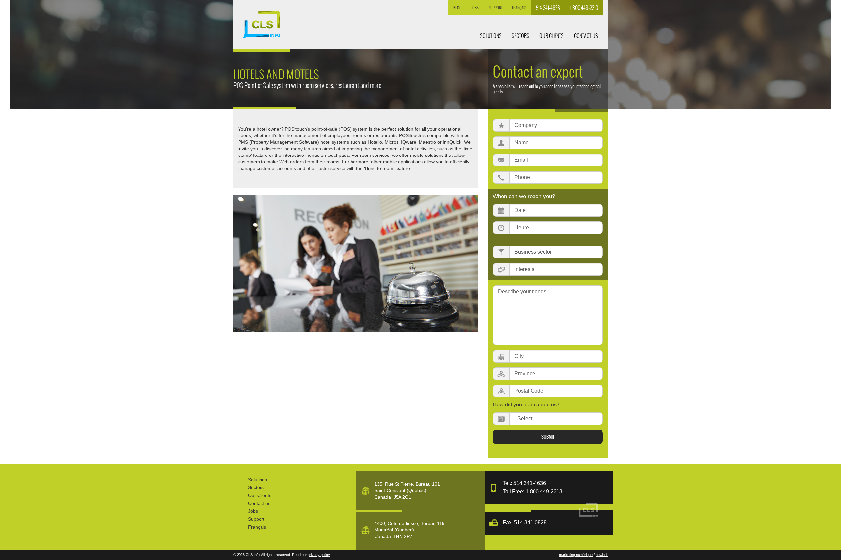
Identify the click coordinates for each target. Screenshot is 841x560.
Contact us (259, 503)
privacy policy (319, 555)
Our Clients (259, 495)
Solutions (257, 479)
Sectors (256, 487)
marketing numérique (576, 555)
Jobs (475, 7)
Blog (457, 7)
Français (519, 7)
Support (495, 7)
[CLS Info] (261, 24)
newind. (602, 555)
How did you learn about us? (526, 404)
